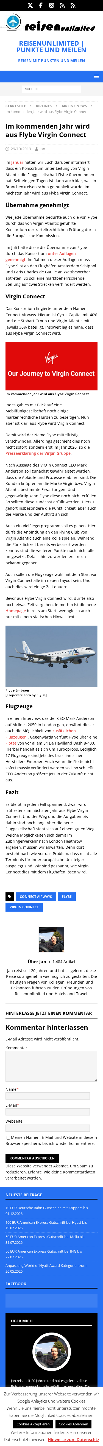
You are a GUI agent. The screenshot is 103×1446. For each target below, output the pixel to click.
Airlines (44, 105)
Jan (42, 148)
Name (10, 1089)
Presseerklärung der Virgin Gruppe (38, 453)
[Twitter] (30, 5)
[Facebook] (41, 5)
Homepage (15, 610)
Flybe (67, 896)
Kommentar (16, 1047)
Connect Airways (36, 896)
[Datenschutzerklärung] (62, 5)
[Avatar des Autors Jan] (51, 1365)
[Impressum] (73, 5)
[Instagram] (51, 5)
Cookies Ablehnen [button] (73, 1424)
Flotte (10, 743)
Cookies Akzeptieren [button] (33, 1424)
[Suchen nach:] (51, 88)
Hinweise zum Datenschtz (73, 1439)
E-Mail (11, 1105)
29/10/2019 (21, 148)
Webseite (14, 1121)
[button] (95, 76)
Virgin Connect (24, 907)
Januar (17, 162)
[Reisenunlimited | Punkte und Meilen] (47, 29)
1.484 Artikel (63, 961)
